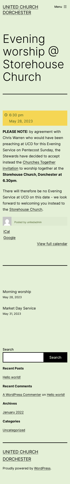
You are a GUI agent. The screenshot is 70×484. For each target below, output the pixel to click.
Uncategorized (14, 430)
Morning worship (17, 294)
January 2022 (13, 412)
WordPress (42, 468)
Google (9, 238)
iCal (6, 231)
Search (8, 349)
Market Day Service (19, 310)
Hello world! (12, 377)
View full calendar (52, 244)
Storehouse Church (25, 209)
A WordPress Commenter (22, 394)
